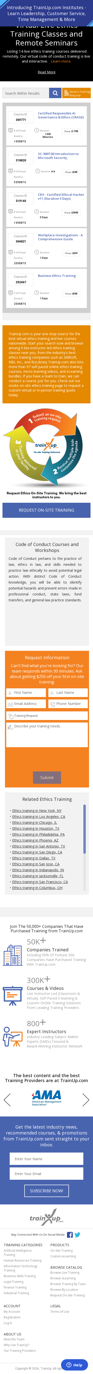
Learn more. (61, 61)
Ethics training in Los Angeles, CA (38, 816)
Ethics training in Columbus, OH (37, 887)
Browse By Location (64, 1289)
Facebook (70, 1234)
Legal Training (13, 1282)
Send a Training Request (80, 93)
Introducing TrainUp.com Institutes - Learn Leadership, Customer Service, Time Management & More (46, 13)
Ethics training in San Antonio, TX (38, 846)
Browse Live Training (64, 1272)
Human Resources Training (22, 1260)
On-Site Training (61, 1250)
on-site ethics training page (41, 385)
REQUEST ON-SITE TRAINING (46, 510)
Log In (8, 1323)
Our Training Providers (20, 1351)
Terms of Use (59, 1311)
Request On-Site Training (67, 1295)
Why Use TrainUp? (16, 1345)
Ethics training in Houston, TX (35, 828)
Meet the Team (14, 1339)
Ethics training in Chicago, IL (34, 822)
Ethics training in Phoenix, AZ (35, 840)
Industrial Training (16, 1293)
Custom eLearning (63, 1256)
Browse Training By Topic (68, 1284)
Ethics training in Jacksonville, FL (37, 875)
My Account (12, 1311)
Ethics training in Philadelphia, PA (38, 834)
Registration (12, 1317)
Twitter (78, 1234)
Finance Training (15, 1287)
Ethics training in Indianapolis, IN (38, 870)
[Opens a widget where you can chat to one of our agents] (74, 1365)
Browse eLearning (63, 1278)
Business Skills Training (20, 1276)
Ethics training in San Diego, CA (37, 852)
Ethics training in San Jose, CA (36, 864)
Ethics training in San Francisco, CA (40, 881)
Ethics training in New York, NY (37, 810)
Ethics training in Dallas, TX (33, 858)
